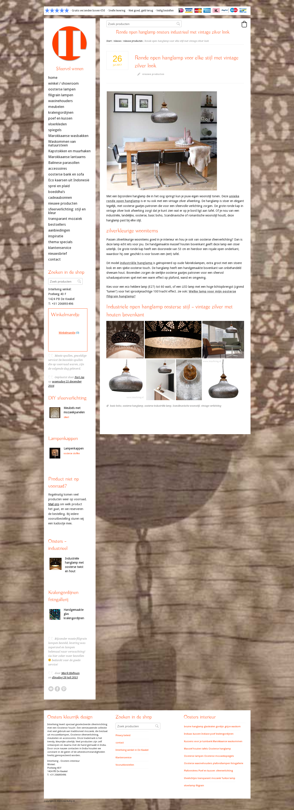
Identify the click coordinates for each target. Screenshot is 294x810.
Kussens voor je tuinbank (198, 741)
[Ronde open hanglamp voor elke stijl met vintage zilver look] (162, 140)
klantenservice (59, 248)
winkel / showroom (63, 83)
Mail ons (53, 504)
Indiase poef (208, 733)
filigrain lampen (60, 95)
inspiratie (55, 236)
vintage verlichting (211, 405)
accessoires (57, 168)
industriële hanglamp (136, 263)
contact (54, 259)
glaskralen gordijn (214, 726)
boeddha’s (56, 192)
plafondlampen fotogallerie (228, 763)
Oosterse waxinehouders (198, 763)
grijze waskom (233, 726)
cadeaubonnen (60, 197)
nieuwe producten (133, 41)
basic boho (115, 405)
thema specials (60, 242)
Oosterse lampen (194, 756)
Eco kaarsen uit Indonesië (68, 180)
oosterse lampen (62, 89)
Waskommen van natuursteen (62, 143)
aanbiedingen (59, 230)
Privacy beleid (123, 735)
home (52, 77)
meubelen (56, 107)
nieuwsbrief (57, 253)
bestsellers (57, 224)
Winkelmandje (67, 332)
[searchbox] (144, 23)
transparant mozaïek (65, 219)
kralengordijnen (60, 112)
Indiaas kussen (192, 733)
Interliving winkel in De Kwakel (132, 750)
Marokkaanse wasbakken (68, 136)
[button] (244, 24)
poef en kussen (60, 118)
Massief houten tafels (196, 748)
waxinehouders (60, 101)
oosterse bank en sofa (66, 174)
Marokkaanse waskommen (227, 741)
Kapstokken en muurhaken (69, 151)
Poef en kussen (206, 770)
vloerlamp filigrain (194, 785)
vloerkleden (57, 124)
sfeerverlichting (224, 770)
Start (109, 41)
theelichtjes (190, 778)
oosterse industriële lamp (157, 405)
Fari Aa (79, 377)
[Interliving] (69, 63)
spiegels (55, 130)
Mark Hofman (70, 673)
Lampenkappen (74, 448)
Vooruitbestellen (125, 764)
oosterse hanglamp (133, 405)
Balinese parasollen (63, 163)
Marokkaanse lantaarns (67, 157)
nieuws (117, 41)
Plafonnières (191, 770)
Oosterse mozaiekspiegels (219, 756)
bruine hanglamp (193, 726)
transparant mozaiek (209, 778)
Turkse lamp (228, 778)
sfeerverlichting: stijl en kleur (67, 211)
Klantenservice (124, 757)
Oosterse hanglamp (220, 748)
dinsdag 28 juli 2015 (65, 677)
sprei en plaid (59, 186)
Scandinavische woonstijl (186, 405)
